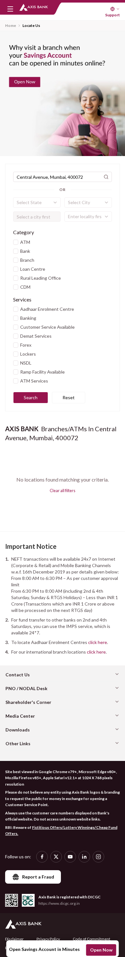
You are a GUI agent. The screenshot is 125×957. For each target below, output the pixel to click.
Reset (69, 397)
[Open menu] (10, 9)
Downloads (17, 729)
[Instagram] (98, 856)
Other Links (17, 743)
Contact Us (17, 674)
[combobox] (37, 202)
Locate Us (31, 25)
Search (31, 397)
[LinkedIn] (84, 856)
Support (112, 14)
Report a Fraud (38, 876)
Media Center (20, 716)
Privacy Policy (48, 938)
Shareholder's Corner (28, 702)
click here (97, 642)
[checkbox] (15, 242)
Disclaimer (14, 938)
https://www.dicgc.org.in (59, 903)
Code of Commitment (91, 938)
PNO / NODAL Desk (26, 688)
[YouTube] (70, 856)
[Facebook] (42, 856)
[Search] (106, 176)
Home (10, 25)
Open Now (101, 950)
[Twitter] (56, 856)
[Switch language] (115, 9)
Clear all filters (62, 490)
